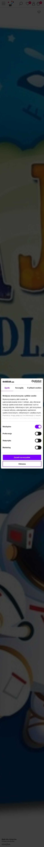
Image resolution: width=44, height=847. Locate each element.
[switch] (38, 433)
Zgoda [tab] (7, 388)
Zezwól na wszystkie (22, 457)
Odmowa (22, 464)
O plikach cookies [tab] (34, 388)
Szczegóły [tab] (19, 388)
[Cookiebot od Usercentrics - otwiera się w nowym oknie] (31, 381)
